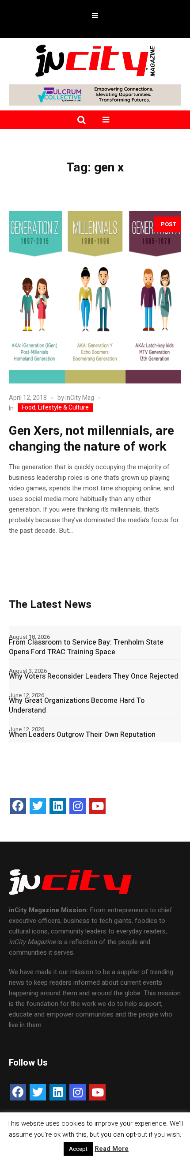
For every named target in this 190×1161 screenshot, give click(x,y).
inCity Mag (79, 397)
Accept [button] (78, 1149)
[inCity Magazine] (95, 60)
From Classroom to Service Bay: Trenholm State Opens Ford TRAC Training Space (86, 647)
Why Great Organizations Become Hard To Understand (76, 705)
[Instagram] (77, 806)
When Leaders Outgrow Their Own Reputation (82, 734)
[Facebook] (18, 806)
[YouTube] (97, 806)
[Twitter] (38, 806)
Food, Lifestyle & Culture (55, 407)
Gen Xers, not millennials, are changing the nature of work (91, 439)
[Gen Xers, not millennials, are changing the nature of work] (95, 297)
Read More (112, 1148)
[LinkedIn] (57, 806)
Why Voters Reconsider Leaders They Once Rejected (93, 676)
